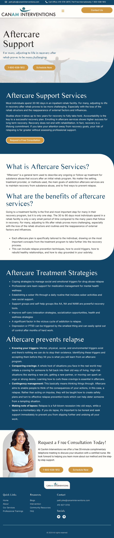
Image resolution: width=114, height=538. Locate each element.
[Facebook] (58, 516)
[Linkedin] (64, 516)
